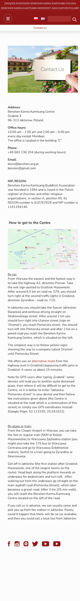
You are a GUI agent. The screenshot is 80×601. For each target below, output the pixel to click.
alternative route (43, 361)
